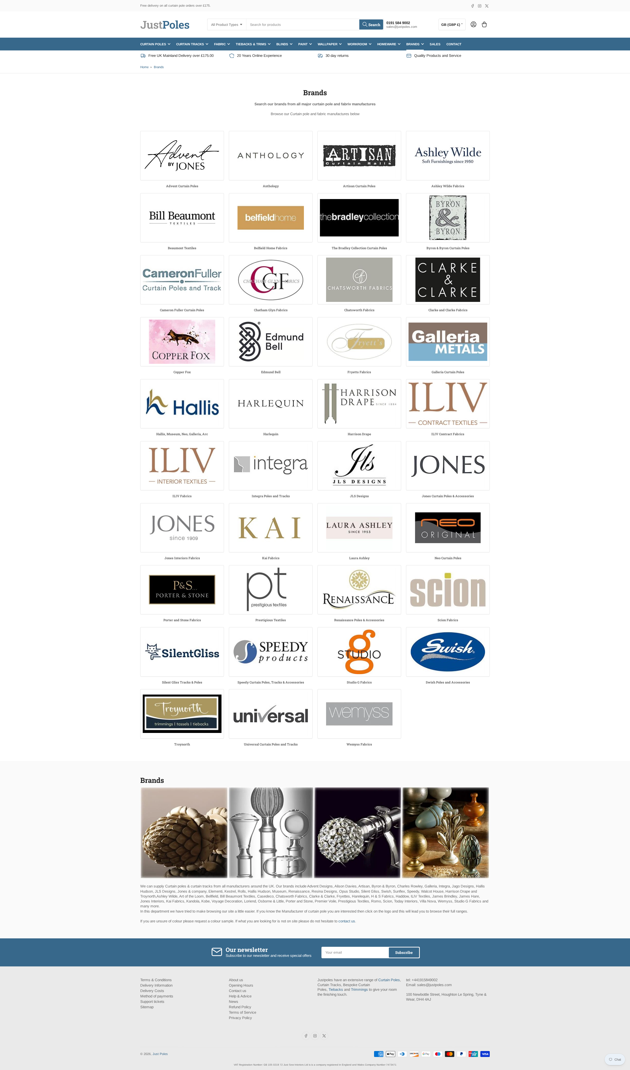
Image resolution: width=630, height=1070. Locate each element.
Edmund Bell (271, 372)
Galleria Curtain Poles (448, 372)
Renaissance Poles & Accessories (359, 620)
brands (413, 44)
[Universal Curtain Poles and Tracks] (270, 714)
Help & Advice (240, 996)
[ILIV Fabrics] (182, 466)
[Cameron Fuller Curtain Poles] (182, 280)
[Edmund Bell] (270, 342)
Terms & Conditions (156, 980)
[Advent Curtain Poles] (182, 155)
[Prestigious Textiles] (270, 590)
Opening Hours (241, 985)
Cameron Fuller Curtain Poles (182, 310)
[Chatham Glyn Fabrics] (270, 280)
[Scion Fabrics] (448, 590)
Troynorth (182, 744)
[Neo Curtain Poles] (448, 528)
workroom (357, 44)
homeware (386, 44)
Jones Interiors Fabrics (182, 558)
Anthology (271, 186)
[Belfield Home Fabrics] (270, 218)
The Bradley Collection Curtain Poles (359, 248)
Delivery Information (156, 985)
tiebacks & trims (251, 44)
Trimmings (359, 989)
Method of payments (156, 996)
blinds (282, 44)
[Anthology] (270, 155)
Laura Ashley (359, 558)
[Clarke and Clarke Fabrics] (448, 280)
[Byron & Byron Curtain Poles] (448, 218)
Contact (453, 44)
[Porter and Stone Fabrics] (182, 590)
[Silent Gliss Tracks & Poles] (182, 652)
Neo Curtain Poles (448, 558)
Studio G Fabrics (359, 682)
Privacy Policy (240, 1018)
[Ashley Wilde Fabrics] (448, 155)
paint (303, 44)
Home (144, 67)
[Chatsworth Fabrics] (359, 280)
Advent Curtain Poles (182, 186)
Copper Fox (182, 372)
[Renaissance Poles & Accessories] (359, 590)
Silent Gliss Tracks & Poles (182, 682)
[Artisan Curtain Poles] (359, 155)
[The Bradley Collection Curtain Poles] (359, 218)
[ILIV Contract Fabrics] (448, 404)
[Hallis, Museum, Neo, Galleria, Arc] (182, 404)
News (233, 1001)
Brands (159, 67)
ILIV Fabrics (182, 496)
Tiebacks (336, 989)
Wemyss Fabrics (359, 744)
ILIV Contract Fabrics (447, 434)
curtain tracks (190, 44)
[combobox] (315, 24)
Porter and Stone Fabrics (182, 620)
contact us (346, 921)
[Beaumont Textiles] (182, 218)
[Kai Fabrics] (270, 528)
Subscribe (404, 952)
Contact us (237, 991)
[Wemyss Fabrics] (359, 714)
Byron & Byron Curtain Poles (448, 248)
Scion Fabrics (448, 620)
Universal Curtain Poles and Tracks (271, 744)
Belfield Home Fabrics (270, 248)
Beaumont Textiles (182, 248)
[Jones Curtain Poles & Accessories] (448, 466)
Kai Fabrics (271, 558)
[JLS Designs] (359, 466)
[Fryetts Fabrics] (359, 342)
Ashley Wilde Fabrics (447, 186)
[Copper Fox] (182, 342)
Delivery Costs (152, 991)
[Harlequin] (270, 404)
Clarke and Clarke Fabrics (448, 310)
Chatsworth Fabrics (359, 310)
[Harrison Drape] (359, 404)
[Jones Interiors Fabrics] (182, 528)
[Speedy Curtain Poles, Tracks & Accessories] (270, 652)
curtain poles (153, 44)
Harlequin (270, 434)
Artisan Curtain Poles (359, 186)
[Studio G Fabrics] (359, 652)
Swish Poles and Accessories (448, 682)
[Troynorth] (182, 714)
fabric (220, 44)
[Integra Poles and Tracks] (270, 466)
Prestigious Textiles (270, 620)
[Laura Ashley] (359, 528)
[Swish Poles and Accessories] (448, 652)
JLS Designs (359, 496)
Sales (435, 44)
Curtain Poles (389, 980)
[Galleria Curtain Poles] (448, 342)
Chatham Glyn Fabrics (271, 310)
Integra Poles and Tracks (271, 496)
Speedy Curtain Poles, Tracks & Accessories (270, 682)
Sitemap (147, 1007)
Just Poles (160, 1054)
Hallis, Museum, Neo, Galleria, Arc (182, 434)
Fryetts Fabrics (359, 372)
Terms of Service (242, 1012)
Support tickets (152, 1001)
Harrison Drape (359, 434)
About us (236, 980)
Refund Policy (240, 1007)
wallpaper (327, 44)
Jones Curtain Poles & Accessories (448, 496)
